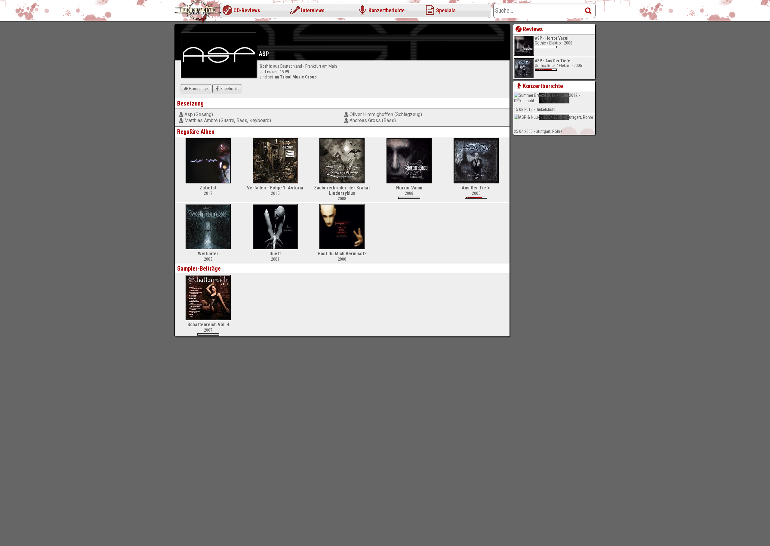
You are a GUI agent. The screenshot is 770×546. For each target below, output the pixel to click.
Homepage (198, 88)
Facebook (229, 88)
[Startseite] (198, 12)
